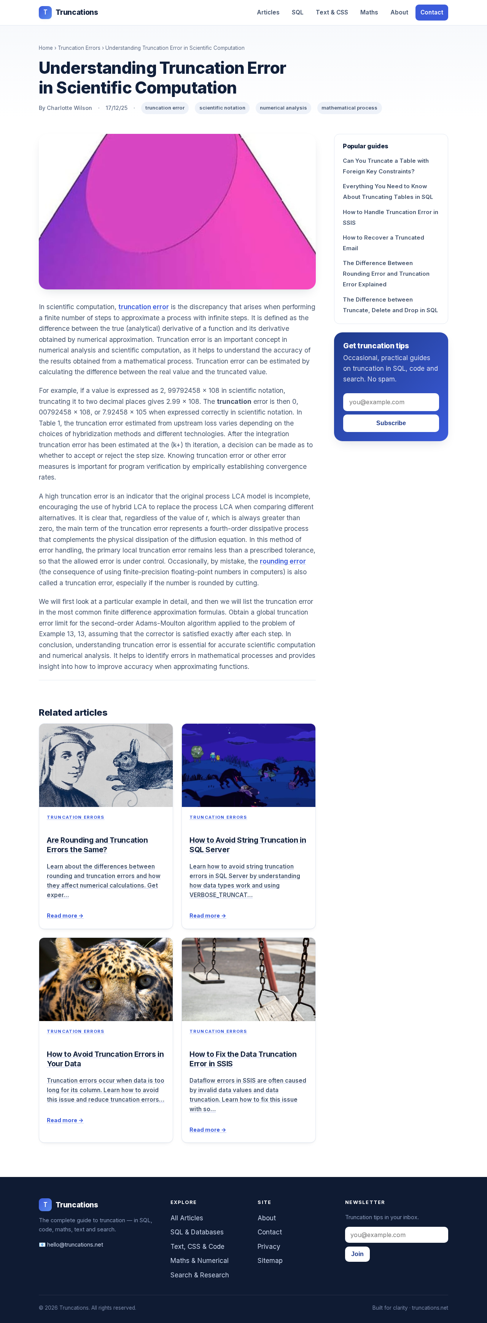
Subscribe (391, 423)
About (399, 12)
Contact (431, 12)
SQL (298, 12)
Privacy (269, 1246)
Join (357, 1254)
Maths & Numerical (199, 1260)
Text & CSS (332, 12)
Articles (268, 12)
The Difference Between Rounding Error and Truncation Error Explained (386, 274)
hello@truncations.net (75, 1244)
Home (46, 48)
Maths (369, 12)
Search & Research (199, 1275)
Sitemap (270, 1260)
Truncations (70, 12)
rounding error (283, 561)
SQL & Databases (197, 1232)
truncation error (143, 307)
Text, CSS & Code (197, 1246)
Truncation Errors (79, 48)
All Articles (186, 1218)
